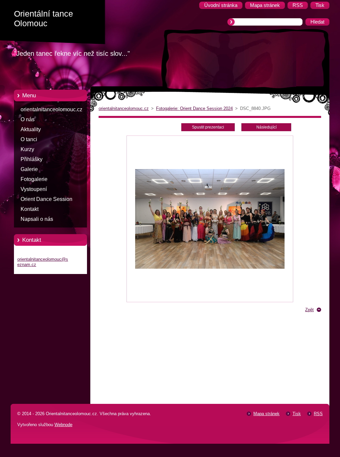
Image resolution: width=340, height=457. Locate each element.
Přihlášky (31, 159)
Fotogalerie (34, 179)
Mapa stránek (266, 413)
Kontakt (30, 209)
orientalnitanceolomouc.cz (51, 109)
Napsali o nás (37, 219)
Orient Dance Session (46, 199)
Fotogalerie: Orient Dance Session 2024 (194, 108)
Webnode (63, 424)
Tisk (297, 413)
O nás (28, 119)
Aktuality (31, 129)
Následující (266, 127)
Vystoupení (34, 189)
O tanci (29, 139)
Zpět (309, 309)
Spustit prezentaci (208, 127)
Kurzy (27, 149)
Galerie (29, 169)
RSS (318, 413)
